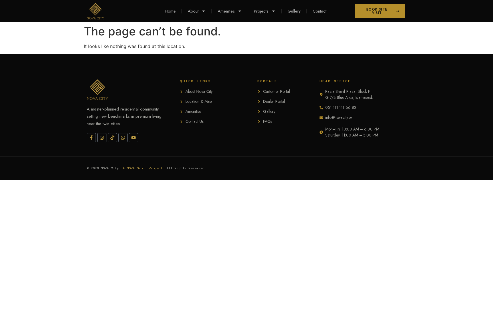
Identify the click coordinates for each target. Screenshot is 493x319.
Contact (319, 11)
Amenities (226, 11)
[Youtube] (133, 137)
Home (170, 11)
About (193, 11)
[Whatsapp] (123, 137)
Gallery (294, 11)
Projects (261, 11)
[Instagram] (101, 137)
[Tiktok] (112, 137)
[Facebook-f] (91, 137)
